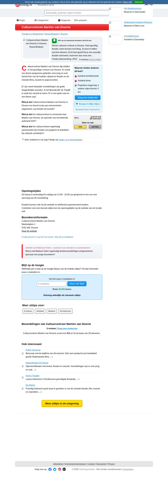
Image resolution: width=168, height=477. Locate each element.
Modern (51, 311)
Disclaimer (101, 464)
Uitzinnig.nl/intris (87, 469)
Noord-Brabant (52, 34)
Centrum (28, 311)
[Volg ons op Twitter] (54, 469)
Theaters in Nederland (32, 34)
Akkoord (138, 2)
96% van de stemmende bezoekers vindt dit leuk (74, 40)
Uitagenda (65, 20)
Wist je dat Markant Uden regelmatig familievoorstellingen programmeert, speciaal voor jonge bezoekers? (59, 251)
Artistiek (40, 311)
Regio (22, 20)
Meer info (127, 2)
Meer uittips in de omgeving (62, 403)
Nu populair (81, 20)
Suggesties (128, 469)
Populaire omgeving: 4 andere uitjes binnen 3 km (88, 88)
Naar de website (29, 231)
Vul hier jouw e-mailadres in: (62, 279)
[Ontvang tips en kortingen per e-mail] (64, 469)
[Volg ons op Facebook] (50, 469)
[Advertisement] (44, 168)
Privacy (111, 464)
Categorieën (42, 20)
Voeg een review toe (88, 98)
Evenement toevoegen (75, 464)
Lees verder (95, 59)
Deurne (64, 34)
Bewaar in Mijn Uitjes (89, 104)
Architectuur (65, 311)
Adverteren (58, 464)
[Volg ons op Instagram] (59, 469)
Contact (91, 464)
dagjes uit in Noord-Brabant (70, 140)
